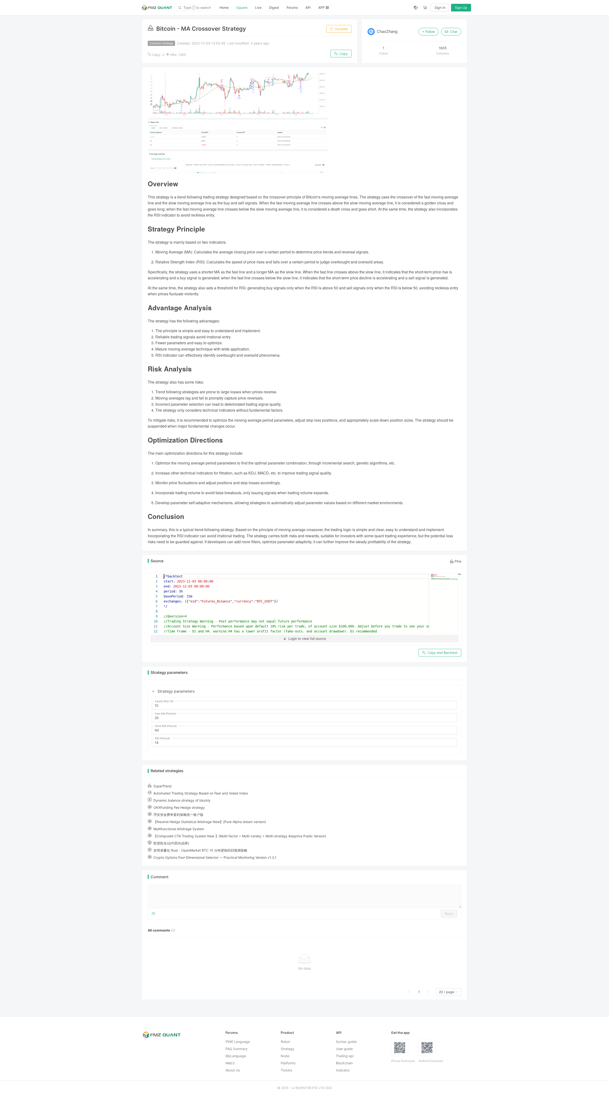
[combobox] (446, 992)
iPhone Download (403, 1061)
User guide (344, 1049)
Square (241, 7)
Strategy (287, 1049)
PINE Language (238, 1042)
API (308, 7)
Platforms (288, 1063)
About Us (233, 1070)
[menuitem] (224, 7)
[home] (157, 7)
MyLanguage (236, 1056)
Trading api (345, 1056)
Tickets (286, 1070)
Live (258, 7)
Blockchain (344, 1063)
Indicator (343, 1070)
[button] (153, 691)
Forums (292, 7)
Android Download (430, 1061)
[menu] (313, 7)
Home (224, 7)
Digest (274, 7)
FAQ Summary (237, 1049)
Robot (285, 1042)
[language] (415, 7)
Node (285, 1056)
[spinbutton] (304, 705)
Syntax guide (346, 1042)
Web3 (230, 1063)
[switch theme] (425, 7)
